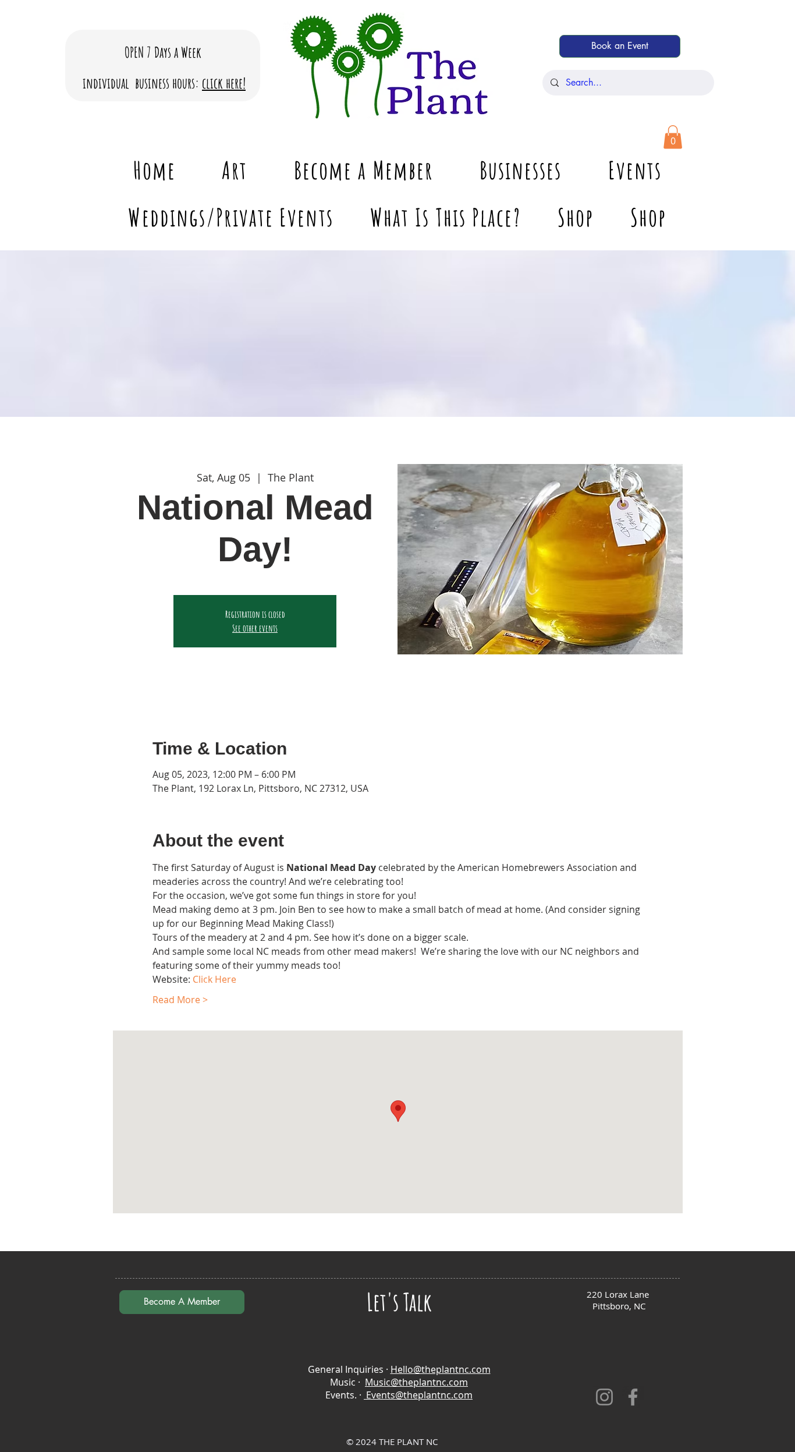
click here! (224, 83)
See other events (255, 628)
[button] (673, 137)
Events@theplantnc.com (418, 1395)
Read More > (180, 999)
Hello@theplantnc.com (441, 1369)
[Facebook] (633, 1397)
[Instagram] (604, 1397)
